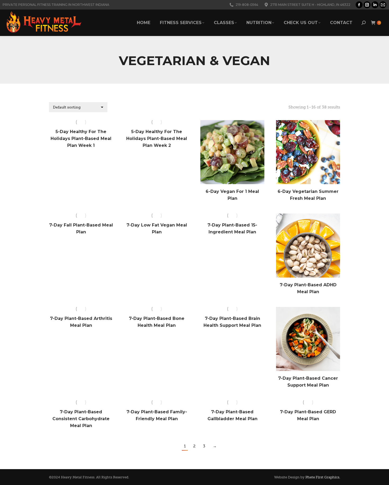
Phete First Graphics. (322, 477)
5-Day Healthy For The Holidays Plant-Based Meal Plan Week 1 (81, 138)
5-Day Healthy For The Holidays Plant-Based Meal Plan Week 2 (156, 138)
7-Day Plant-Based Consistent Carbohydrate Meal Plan (81, 418)
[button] (257, 177)
